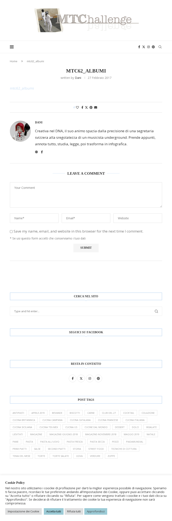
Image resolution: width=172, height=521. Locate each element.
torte (41, 456)
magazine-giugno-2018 (64, 434)
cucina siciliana (22, 427)
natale (151, 434)
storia (77, 448)
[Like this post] (77, 107)
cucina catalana (80, 420)
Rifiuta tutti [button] (74, 511)
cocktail (128, 412)
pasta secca (97, 441)
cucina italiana (135, 420)
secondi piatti (56, 448)
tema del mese (21, 456)
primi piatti (20, 448)
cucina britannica (24, 420)
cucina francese (108, 420)
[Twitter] (143, 47)
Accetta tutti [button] (53, 511)
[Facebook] (139, 47)
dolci (135, 427)
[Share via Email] (95, 107)
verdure (95, 456)
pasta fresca (75, 441)
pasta (29, 441)
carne (91, 412)
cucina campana (52, 420)
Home (13, 61)
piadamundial (134, 441)
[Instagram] (148, 47)
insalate (151, 427)
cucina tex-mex (48, 427)
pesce (115, 441)
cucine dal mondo (96, 427)
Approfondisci (96, 511)
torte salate (60, 456)
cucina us (71, 427)
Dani (78, 78)
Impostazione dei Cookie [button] (23, 511)
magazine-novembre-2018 (100, 434)
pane (15, 441)
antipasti (18, 412)
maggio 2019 (131, 434)
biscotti (75, 412)
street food (96, 448)
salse (37, 448)
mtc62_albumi (22, 88)
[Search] (160, 47)
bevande (57, 412)
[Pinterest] (153, 47)
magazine (36, 434)
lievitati (18, 434)
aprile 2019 (38, 412)
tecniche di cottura (124, 448)
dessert (120, 427)
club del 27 (109, 412)
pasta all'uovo (49, 441)
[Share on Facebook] (82, 107)
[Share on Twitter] (86, 107)
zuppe (111, 456)
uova (79, 456)
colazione (148, 412)
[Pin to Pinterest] (91, 107)
